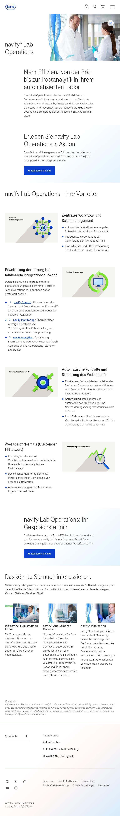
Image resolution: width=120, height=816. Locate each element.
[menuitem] (86, 6)
